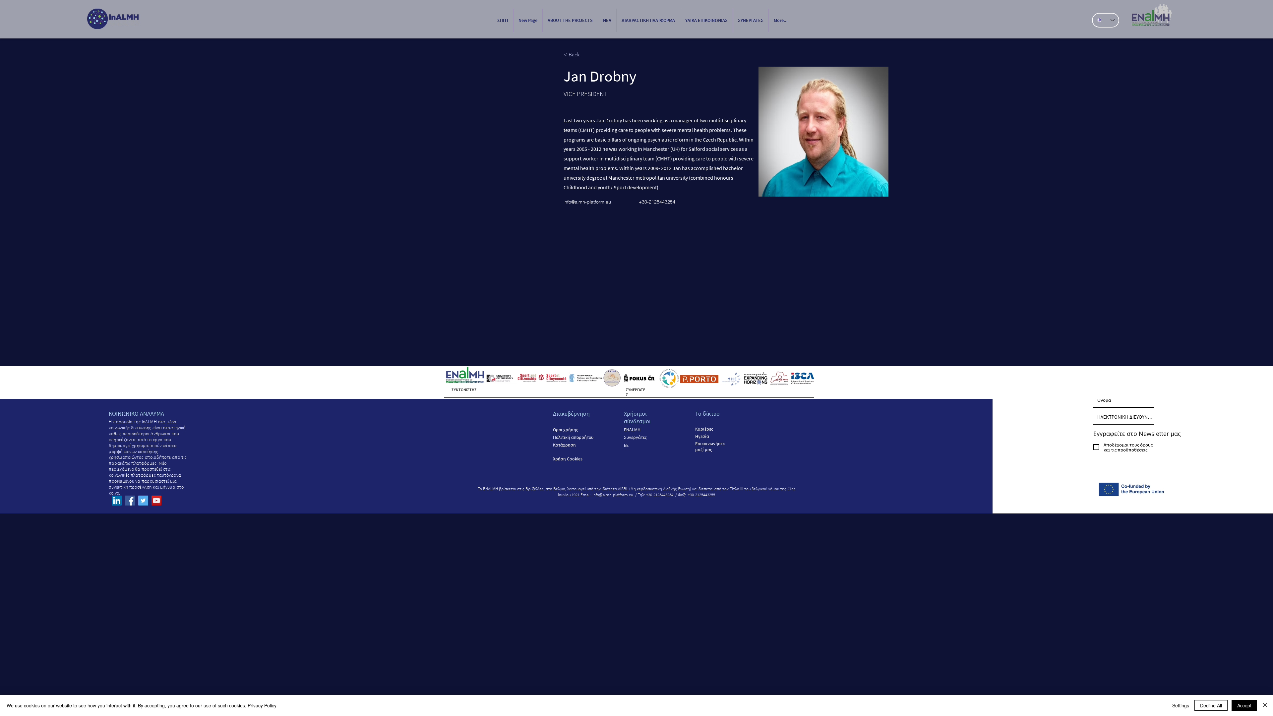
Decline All (1211, 705)
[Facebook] (130, 501)
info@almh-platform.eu (587, 202)
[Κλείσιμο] (1265, 705)
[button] (570, 20)
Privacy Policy (262, 705)
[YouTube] (156, 501)
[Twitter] (143, 501)
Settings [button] (1180, 705)
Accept (1244, 705)
